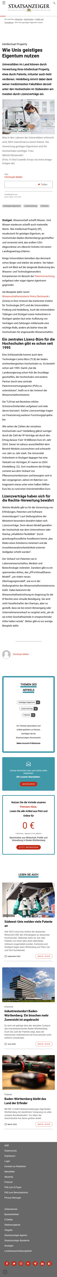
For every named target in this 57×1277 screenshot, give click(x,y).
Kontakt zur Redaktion (15, 1166)
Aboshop (8, 1177)
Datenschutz (10, 1150)
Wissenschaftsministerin (15, 296)
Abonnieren (28, 784)
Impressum (9, 1156)
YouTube (28, 1263)
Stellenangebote (12, 1225)
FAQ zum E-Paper (12, 1187)
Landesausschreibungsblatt (18, 1251)
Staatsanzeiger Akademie (16, 1240)
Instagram (21, 1263)
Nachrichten (29, 19)
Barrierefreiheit (11, 1214)
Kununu (49, 1263)
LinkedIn (42, 1263)
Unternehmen (10, 1209)
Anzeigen (8, 1245)
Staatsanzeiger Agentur (15, 1235)
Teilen (44, 184)
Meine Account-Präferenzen (28, 743)
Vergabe (8, 1230)
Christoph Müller (13, 177)
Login (7, 1161)
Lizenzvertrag (27, 709)
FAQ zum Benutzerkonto (16, 1192)
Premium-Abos (28, 806)
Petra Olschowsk (39, 296)
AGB (6, 1145)
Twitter (14, 1263)
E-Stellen (8, 1219)
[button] (5, 1272)
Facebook (7, 1263)
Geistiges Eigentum (27, 702)
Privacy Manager (12, 1197)
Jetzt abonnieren (28, 847)
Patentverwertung (45, 276)
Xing (35, 1263)
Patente (26, 715)
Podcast (8, 1182)
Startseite (18, 19)
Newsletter (9, 1171)
